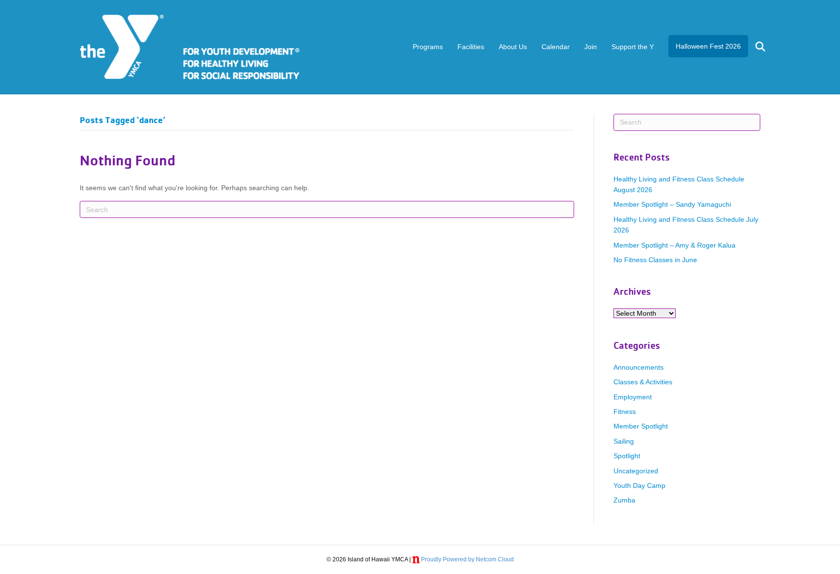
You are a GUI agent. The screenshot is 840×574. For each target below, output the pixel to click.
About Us (513, 47)
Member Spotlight (640, 426)
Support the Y (633, 47)
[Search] (754, 47)
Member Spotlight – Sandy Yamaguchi (672, 204)
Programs (428, 47)
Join (590, 47)
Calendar (556, 47)
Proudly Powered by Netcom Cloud (467, 559)
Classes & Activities (642, 382)
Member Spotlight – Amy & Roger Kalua (674, 245)
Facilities (470, 47)
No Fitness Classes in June (655, 260)
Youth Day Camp (639, 485)
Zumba (624, 500)
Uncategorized (635, 471)
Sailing (623, 441)
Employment (632, 397)
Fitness (624, 411)
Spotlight (626, 456)
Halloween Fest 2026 (708, 46)
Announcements (638, 367)
